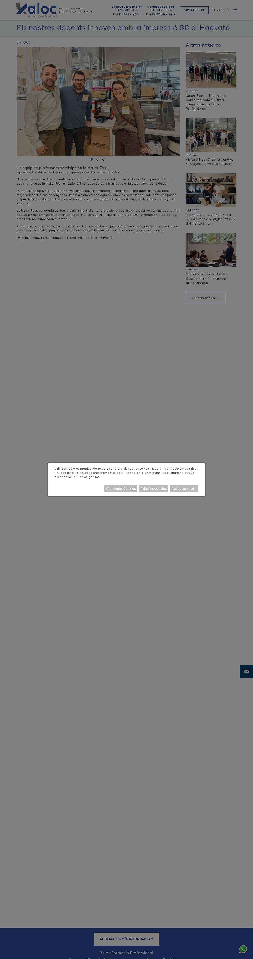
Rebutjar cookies (154, 489)
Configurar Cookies (121, 489)
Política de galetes (85, 477)
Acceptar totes (183, 489)
